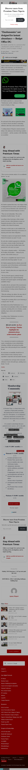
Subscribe (20, 20)
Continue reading (14, 24)
